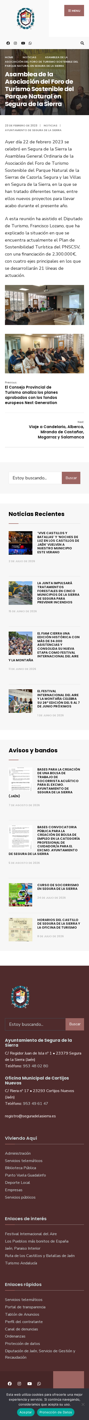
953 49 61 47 (35, 1103)
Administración (18, 1153)
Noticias (29, 57)
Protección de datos (22, 1343)
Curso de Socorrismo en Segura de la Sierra (58, 887)
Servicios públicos (20, 1197)
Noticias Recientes (37, 514)
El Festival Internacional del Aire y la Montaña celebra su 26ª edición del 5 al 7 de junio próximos (58, 699)
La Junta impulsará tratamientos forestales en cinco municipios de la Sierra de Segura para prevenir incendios (58, 593)
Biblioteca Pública (20, 1168)
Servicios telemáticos (24, 1160)
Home (9, 57)
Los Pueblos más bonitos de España (36, 1241)
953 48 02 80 (35, 1066)
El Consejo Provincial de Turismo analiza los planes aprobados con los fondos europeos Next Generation (31, 392)
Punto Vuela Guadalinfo (25, 1175)
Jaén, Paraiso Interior (22, 1248)
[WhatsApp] (29, 43)
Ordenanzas (15, 1336)
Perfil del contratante (24, 1322)
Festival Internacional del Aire (31, 1234)
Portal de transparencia (25, 1307)
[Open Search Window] (81, 43)
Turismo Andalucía (21, 1263)
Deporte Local (17, 1182)
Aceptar (26, 1412)
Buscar (71, 477)
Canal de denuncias (21, 1329)
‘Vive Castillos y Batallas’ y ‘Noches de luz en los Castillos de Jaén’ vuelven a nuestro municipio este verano (58, 542)
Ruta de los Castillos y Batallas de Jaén (40, 1255)
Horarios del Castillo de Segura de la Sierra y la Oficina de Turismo (58, 924)
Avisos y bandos (33, 750)
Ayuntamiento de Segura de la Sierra (33, 130)
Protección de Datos (56, 1412)
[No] (82, 1404)
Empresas (13, 1190)
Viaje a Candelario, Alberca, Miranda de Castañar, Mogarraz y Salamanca (56, 430)
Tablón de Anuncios (22, 1314)
